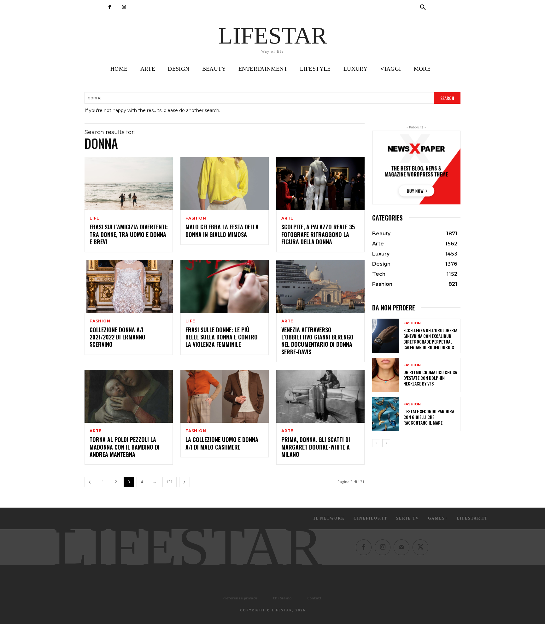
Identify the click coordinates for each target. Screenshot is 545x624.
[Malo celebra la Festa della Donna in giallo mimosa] (224, 183)
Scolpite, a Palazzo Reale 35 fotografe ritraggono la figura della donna (318, 234)
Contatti (315, 598)
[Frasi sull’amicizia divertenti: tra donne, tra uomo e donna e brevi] (129, 183)
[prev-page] (90, 482)
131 (169, 482)
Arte (287, 218)
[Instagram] (123, 7)
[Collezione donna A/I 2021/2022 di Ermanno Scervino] (129, 286)
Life (94, 218)
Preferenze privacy (239, 598)
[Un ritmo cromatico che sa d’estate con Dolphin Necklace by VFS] (385, 375)
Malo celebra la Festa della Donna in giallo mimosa (222, 230)
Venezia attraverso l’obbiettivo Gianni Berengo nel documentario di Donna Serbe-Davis (317, 341)
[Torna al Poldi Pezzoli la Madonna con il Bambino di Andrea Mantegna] (129, 396)
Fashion (195, 218)
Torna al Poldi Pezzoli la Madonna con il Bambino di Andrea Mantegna (125, 446)
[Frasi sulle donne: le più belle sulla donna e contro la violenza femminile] (224, 286)
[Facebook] (109, 7)
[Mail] (401, 547)
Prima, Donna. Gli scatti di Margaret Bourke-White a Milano (315, 446)
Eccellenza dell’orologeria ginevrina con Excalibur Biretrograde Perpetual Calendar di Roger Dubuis (430, 339)
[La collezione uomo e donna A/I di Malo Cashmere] (224, 396)
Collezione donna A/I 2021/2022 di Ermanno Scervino (117, 337)
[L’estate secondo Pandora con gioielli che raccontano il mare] (385, 414)
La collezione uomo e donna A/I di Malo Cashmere (221, 443)
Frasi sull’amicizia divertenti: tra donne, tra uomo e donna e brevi (129, 234)
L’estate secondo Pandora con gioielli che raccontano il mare (428, 417)
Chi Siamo (282, 598)
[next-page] (184, 482)
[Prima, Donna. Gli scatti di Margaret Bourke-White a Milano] (320, 396)
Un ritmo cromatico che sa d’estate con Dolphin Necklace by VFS (430, 378)
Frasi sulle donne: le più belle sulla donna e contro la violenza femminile (221, 337)
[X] (420, 547)
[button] (423, 7)
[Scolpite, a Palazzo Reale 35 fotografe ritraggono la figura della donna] (320, 183)
